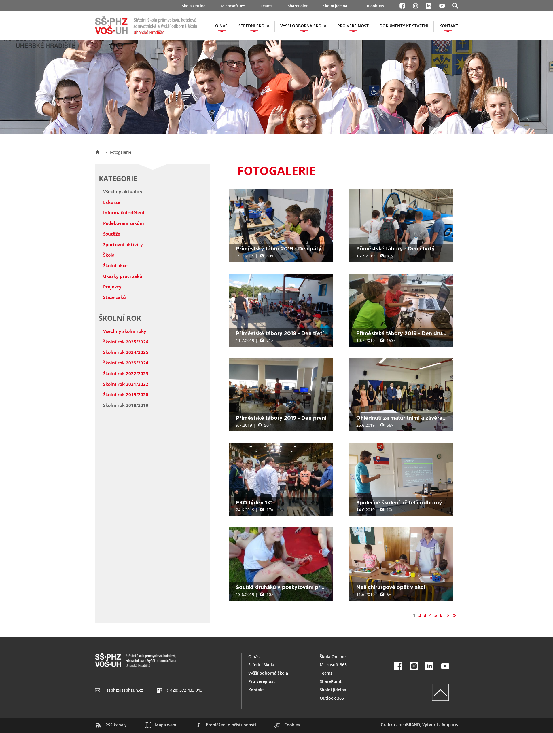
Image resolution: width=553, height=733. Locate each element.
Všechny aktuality (123, 191)
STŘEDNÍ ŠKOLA (253, 26)
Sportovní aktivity (123, 244)
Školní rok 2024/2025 (125, 352)
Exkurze (111, 202)
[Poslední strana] (454, 615)
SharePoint (298, 5)
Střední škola (261, 664)
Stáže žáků (114, 297)
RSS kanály (116, 725)
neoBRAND (409, 724)
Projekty (112, 287)
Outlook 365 (373, 5)
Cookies (292, 725)
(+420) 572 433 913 (184, 690)
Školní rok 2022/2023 (125, 373)
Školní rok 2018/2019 (125, 405)
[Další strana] (447, 615)
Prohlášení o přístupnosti (231, 725)
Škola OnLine (193, 5)
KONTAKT (448, 26)
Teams (266, 5)
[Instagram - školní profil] (415, 5)
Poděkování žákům (123, 223)
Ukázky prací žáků (122, 276)
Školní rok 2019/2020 (125, 394)
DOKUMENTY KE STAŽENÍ (404, 26)
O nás (254, 656)
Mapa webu (166, 725)
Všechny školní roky (124, 331)
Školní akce (115, 265)
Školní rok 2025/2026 (125, 342)
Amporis (450, 724)
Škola (109, 255)
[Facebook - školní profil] (402, 5)
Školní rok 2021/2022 (125, 384)
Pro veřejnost (261, 681)
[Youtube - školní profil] (442, 5)
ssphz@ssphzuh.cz (125, 690)
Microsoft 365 (233, 5)
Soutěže (111, 234)
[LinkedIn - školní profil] (428, 5)
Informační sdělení (123, 212)
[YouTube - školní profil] (445, 666)
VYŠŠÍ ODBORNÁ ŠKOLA (303, 26)
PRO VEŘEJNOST (353, 26)
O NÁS (221, 26)
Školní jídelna (335, 5)
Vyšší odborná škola (268, 673)
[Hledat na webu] (455, 5)
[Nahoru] (421, 692)
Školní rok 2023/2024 (125, 363)
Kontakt (256, 689)
